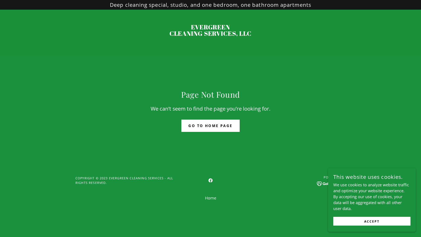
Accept (372, 221)
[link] (211, 34)
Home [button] (210, 198)
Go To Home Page (210, 125)
